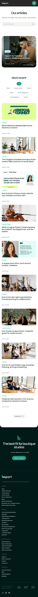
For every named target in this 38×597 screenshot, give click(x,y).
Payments (4, 514)
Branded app (5, 524)
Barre (3, 499)
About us (4, 557)
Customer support (6, 533)
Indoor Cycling (5, 495)
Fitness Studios (5, 493)
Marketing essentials (7, 520)
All (19, 83)
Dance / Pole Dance (7, 497)
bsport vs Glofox (6, 548)
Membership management (8, 516)
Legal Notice (19, 587)
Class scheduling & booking (9, 512)
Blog (3, 572)
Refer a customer (6, 559)
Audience (4, 522)
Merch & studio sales (7, 528)
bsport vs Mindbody (6, 544)
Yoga (3, 489)
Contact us (5, 563)
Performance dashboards (8, 526)
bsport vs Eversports (7, 546)
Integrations (5, 531)
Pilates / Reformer (6, 491)
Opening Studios (6, 541)
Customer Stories (6, 570)
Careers (4, 561)
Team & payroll (5, 518)
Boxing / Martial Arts (7, 501)
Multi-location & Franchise (8, 505)
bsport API (4, 535)
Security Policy (26, 587)
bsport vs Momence (6, 550)
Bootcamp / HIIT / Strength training (11, 503)
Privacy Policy (33, 587)
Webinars (4, 576)
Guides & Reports (6, 574)
